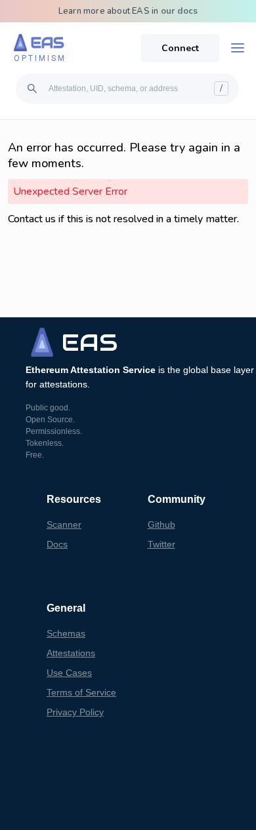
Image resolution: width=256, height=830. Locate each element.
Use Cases (69, 672)
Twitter (161, 544)
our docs (179, 11)
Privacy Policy (75, 712)
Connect (180, 48)
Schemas (66, 633)
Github (161, 524)
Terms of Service (81, 692)
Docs (57, 544)
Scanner (64, 524)
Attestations (71, 653)
